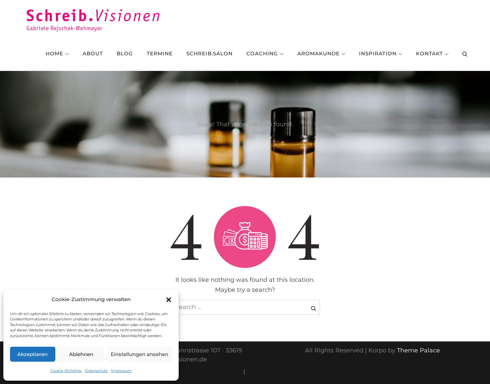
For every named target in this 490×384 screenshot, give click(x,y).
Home (54, 53)
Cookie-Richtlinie (66, 370)
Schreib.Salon (209, 53)
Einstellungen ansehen (139, 354)
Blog (125, 53)
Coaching (262, 53)
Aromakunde (318, 53)
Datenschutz (96, 370)
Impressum (121, 370)
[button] (168, 299)
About (93, 53)
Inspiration (378, 53)
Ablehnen (81, 354)
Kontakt (429, 53)
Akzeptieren (32, 354)
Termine (160, 53)
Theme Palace (418, 350)
